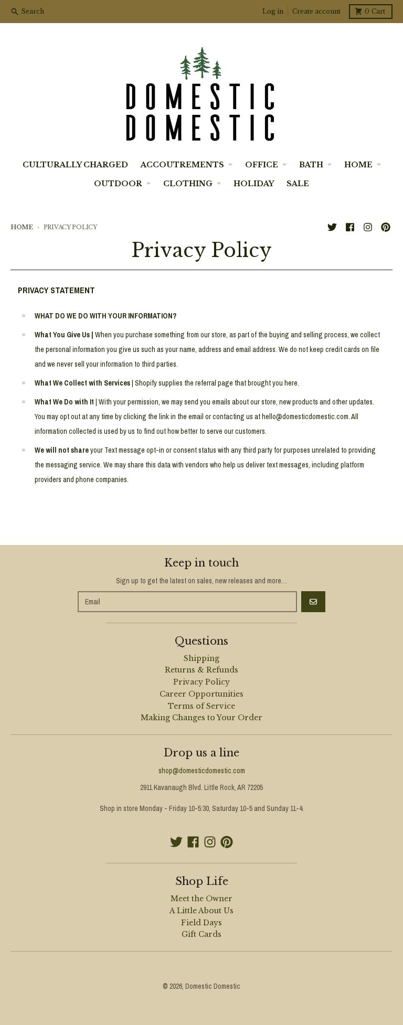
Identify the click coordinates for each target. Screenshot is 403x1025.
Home (21, 227)
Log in (272, 11)
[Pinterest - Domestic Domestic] (386, 227)
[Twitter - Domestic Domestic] (332, 227)
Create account (316, 11)
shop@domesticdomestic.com (201, 770)
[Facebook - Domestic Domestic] (350, 227)
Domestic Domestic (212, 986)
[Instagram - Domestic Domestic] (368, 227)
